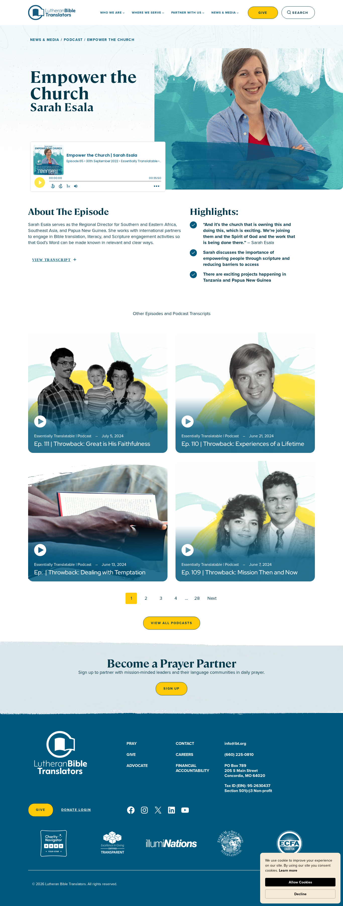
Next (211, 598)
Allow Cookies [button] (300, 882)
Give (262, 12)
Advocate (137, 765)
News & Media (45, 39)
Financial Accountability (192, 768)
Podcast (73, 39)
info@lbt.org (235, 743)
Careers (184, 754)
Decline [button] (300, 893)
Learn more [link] (288, 870)
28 (197, 598)
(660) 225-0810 (239, 754)
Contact (185, 743)
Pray (132, 743)
